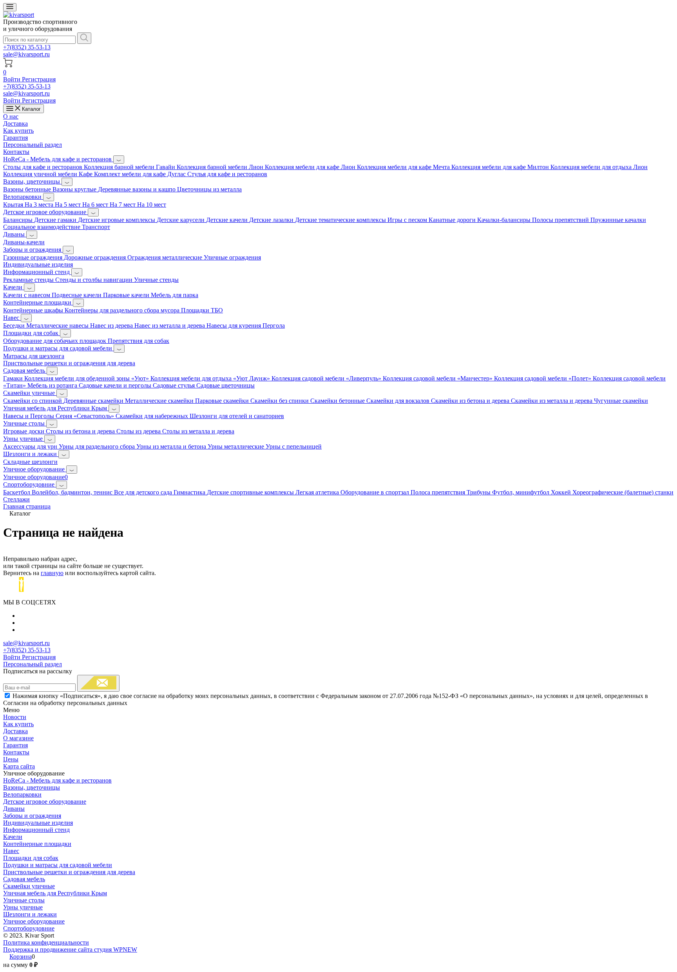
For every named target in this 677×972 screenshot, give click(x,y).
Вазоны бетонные (27, 189)
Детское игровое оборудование (45, 212)
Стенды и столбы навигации (94, 279)
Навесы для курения (234, 325)
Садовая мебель (25, 370)
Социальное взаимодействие (42, 227)
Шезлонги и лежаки (30, 454)
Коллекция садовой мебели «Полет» (543, 378)
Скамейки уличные (29, 393)
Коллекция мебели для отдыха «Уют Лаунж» (211, 378)
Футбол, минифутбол (521, 492)
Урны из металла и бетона (172, 446)
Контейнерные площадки (38, 302)
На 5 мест (68, 204)
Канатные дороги (453, 219)
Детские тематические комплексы (341, 219)
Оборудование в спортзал (375, 492)
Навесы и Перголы (29, 416)
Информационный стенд (37, 272)
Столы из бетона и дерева (81, 431)
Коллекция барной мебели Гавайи (130, 167)
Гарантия (15, 137)
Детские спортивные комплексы (251, 492)
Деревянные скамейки (94, 400)
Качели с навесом (27, 295)
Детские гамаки (56, 219)
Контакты (16, 151)
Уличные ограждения (232, 257)
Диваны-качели (24, 242)
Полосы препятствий (561, 219)
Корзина (20, 956)
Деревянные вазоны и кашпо (137, 189)
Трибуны (479, 492)
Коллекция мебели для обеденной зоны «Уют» (87, 378)
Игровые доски (24, 431)
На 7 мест (123, 204)
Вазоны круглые (75, 189)
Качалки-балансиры (504, 219)
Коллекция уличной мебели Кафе (48, 174)
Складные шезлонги (30, 461)
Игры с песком (408, 219)
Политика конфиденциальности (46, 942)
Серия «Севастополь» (86, 416)
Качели (13, 287)
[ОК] (98, 683)
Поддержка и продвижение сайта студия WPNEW (70, 949)
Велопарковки (23, 196)
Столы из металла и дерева (198, 431)
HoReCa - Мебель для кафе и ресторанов (58, 159)
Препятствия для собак (138, 340)
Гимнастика (190, 492)
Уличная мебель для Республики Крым (56, 408)
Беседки (14, 325)
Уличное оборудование (34, 469)
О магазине (18, 738)
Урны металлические (237, 446)
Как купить (18, 130)
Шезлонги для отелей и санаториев (237, 416)
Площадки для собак (31, 333)
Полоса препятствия (439, 492)
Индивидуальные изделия (38, 264)
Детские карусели (181, 219)
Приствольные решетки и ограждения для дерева (69, 363)
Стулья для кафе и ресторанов (227, 174)
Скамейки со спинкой (33, 400)
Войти (12, 79)
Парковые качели (127, 295)
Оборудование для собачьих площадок (55, 340)
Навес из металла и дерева (170, 325)
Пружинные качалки (618, 219)
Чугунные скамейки (621, 400)
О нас (10, 116)
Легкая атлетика (317, 492)
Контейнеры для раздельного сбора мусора (123, 310)
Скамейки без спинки (280, 400)
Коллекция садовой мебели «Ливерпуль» (327, 378)
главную (52, 573)
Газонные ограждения (33, 257)
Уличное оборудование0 (35, 477)
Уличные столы (24, 423)
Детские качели (227, 219)
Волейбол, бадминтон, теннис (73, 492)
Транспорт (96, 227)
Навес (12, 317)
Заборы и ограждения (33, 249)
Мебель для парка (174, 295)
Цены (10, 759)
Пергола (273, 325)
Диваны (14, 234)
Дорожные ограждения (95, 257)
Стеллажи (16, 499)
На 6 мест (96, 204)
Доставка (15, 123)
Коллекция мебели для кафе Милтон (500, 167)
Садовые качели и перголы (116, 385)
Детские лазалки (272, 219)
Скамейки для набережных (153, 416)
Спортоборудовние (29, 484)
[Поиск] (84, 38)
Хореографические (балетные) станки (622, 492)
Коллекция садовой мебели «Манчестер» (438, 378)
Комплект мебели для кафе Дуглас (140, 174)
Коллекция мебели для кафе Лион (311, 167)
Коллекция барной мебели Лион (221, 167)
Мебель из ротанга (53, 385)
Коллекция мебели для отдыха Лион (599, 167)
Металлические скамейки (160, 400)
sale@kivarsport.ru (26, 54)
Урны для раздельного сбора (97, 446)
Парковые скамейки (222, 400)
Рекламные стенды (29, 279)
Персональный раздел (32, 144)
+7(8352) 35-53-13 (27, 47)
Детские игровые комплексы (117, 219)
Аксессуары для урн (31, 446)
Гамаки (13, 378)
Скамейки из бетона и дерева (471, 400)
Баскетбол (17, 492)
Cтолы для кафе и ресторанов (43, 167)
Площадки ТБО (202, 310)
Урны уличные (23, 438)
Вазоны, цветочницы (32, 181)
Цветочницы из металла (209, 189)
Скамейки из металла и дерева (552, 400)
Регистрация (39, 79)
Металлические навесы (58, 325)
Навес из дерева (112, 325)
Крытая (14, 204)
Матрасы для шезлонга (33, 356)
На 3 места (40, 204)
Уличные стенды (156, 279)
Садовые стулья (174, 385)
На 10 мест (151, 204)
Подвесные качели (77, 295)
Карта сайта (19, 766)
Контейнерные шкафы (34, 310)
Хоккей (561, 492)
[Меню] (9, 7)
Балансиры (18, 219)
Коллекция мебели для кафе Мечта (404, 167)
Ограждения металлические (165, 257)
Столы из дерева (139, 431)
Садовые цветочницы (225, 385)
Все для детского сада (144, 492)
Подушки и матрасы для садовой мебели (58, 348)
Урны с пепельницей (294, 446)
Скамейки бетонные (338, 400)
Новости (14, 717)
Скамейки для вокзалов (398, 400)
